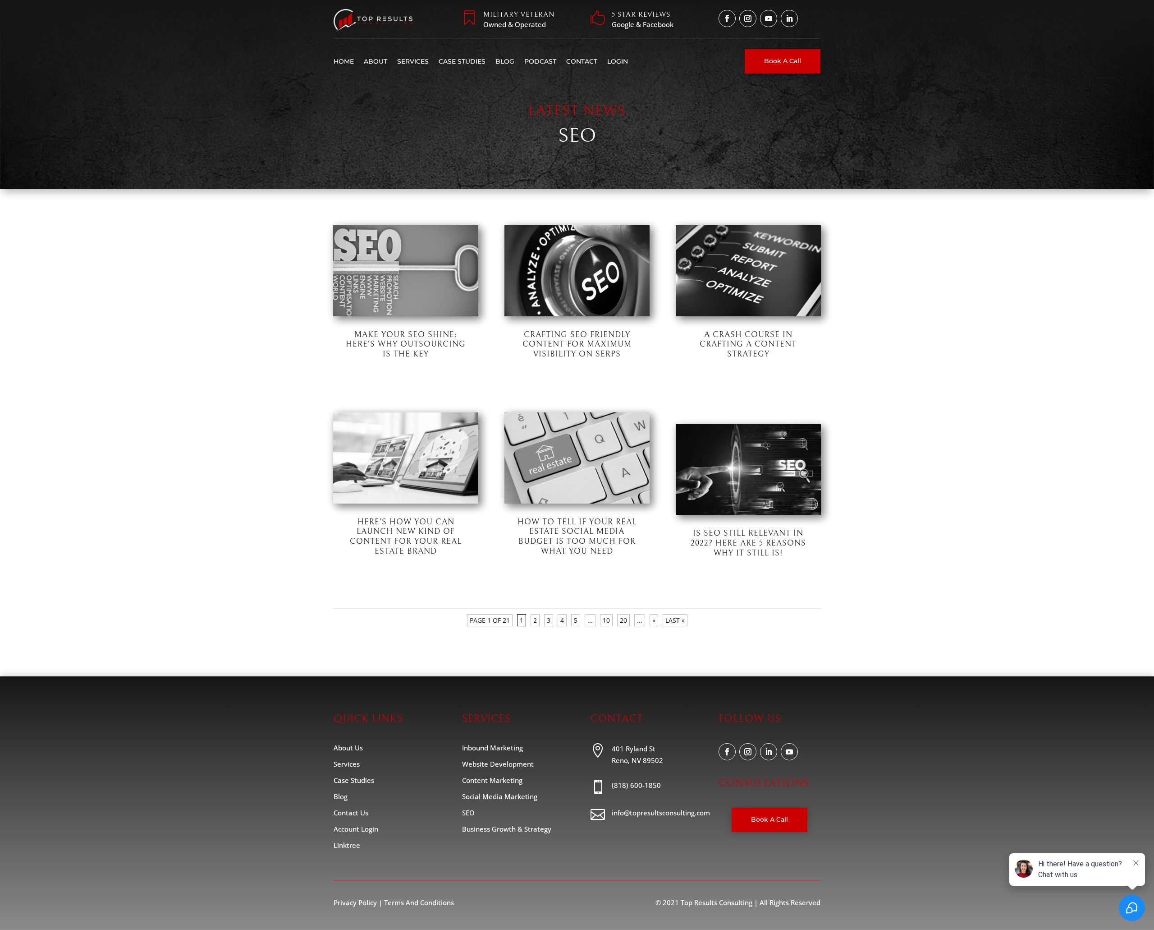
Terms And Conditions (419, 902)
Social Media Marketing (499, 796)
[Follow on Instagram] (747, 18)
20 (623, 620)
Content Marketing (492, 780)
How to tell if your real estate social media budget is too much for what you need (577, 536)
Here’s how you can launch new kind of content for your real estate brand (406, 536)
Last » (675, 620)
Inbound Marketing (492, 747)
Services (413, 61)
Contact (581, 61)
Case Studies (462, 61)
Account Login (356, 828)
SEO (441, 357)
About (375, 61)
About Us (348, 747)
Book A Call (782, 61)
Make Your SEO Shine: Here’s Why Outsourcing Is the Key (406, 344)
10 (606, 620)
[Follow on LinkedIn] (789, 18)
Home (344, 61)
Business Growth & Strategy (506, 828)
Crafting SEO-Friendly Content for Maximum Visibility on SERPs (577, 344)
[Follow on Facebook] (727, 18)
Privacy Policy (355, 902)
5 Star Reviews (641, 14)
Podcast (540, 61)
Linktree (347, 845)
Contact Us (351, 812)
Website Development (498, 763)
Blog (504, 61)
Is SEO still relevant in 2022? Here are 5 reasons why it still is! (748, 542)
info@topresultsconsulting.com (661, 812)
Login (617, 61)
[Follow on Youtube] (768, 18)
